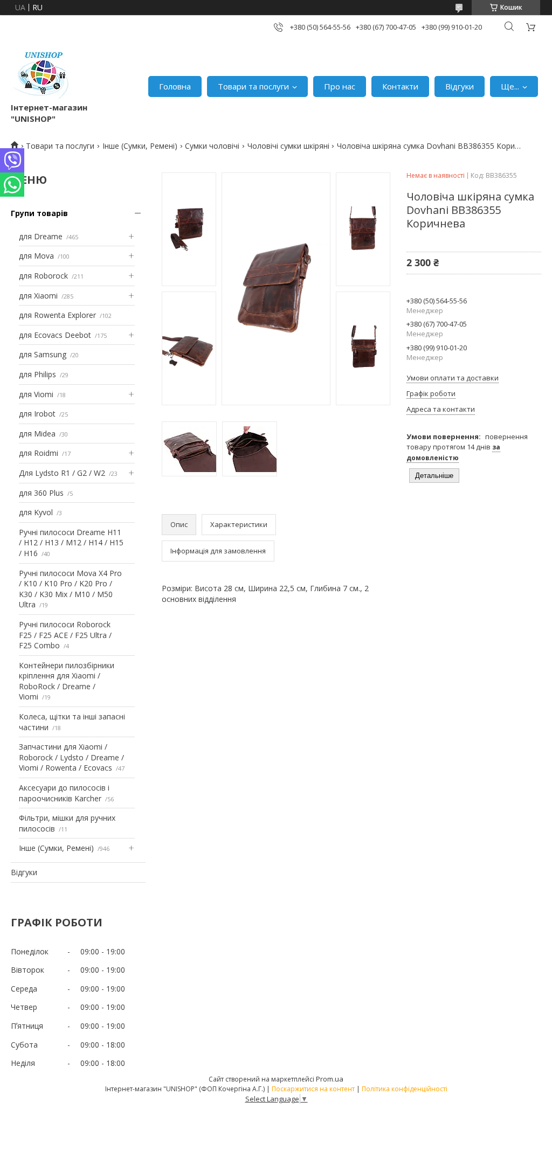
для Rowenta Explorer (57, 315)
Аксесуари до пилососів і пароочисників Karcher (64, 792)
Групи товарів (39, 213)
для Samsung (42, 354)
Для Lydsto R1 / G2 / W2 (62, 473)
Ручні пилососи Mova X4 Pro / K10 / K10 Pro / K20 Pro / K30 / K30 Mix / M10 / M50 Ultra (70, 589)
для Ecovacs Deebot (55, 335)
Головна (175, 86)
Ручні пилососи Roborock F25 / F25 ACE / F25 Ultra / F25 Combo (65, 634)
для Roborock (43, 276)
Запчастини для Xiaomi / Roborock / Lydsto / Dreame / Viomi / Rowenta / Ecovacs (71, 757)
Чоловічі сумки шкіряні (288, 146)
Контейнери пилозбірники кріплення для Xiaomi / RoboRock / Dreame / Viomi (66, 681)
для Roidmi (38, 453)
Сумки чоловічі (212, 146)
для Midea (37, 433)
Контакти (400, 86)
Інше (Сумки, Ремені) (139, 146)
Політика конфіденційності (404, 1088)
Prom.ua (329, 1079)
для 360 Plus (41, 493)
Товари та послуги (253, 86)
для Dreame (41, 236)
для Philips (37, 374)
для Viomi (36, 394)
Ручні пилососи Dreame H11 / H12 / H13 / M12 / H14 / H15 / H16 (71, 542)
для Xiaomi (38, 295)
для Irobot (37, 413)
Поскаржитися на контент (313, 1088)
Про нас (339, 86)
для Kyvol (36, 512)
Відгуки (459, 86)
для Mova (36, 256)
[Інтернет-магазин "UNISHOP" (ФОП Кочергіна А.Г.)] (42, 75)
